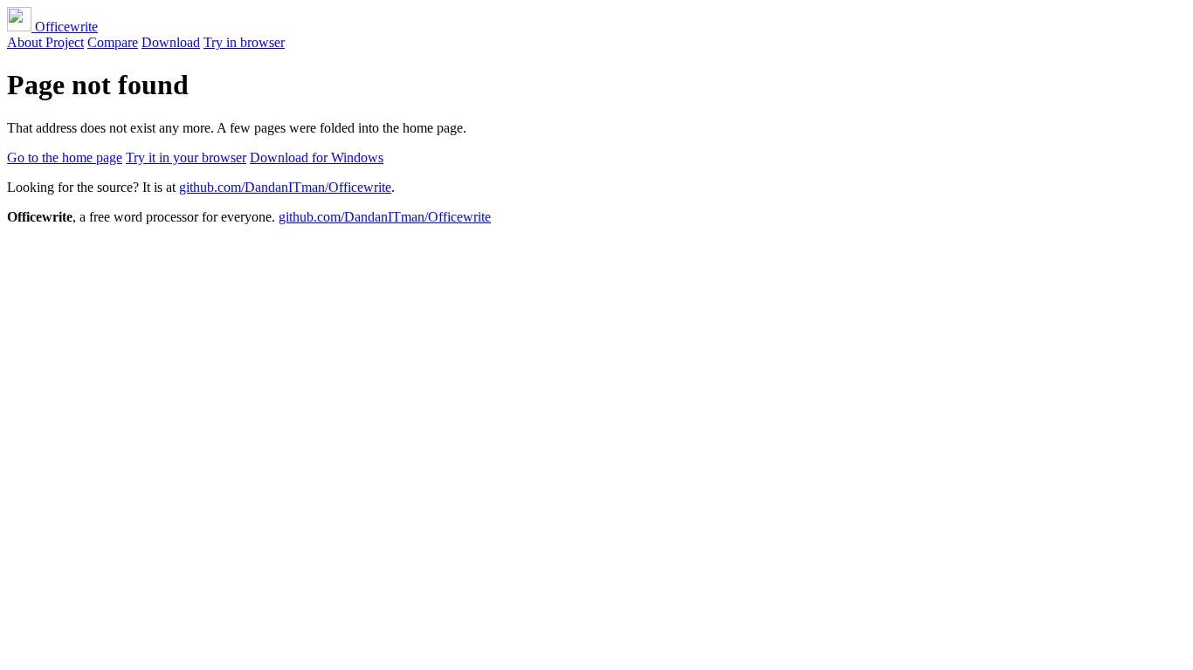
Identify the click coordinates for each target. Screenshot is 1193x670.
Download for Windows (316, 157)
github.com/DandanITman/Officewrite (285, 187)
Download (170, 42)
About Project (45, 42)
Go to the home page (64, 157)
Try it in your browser (186, 157)
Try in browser (244, 42)
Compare (112, 42)
